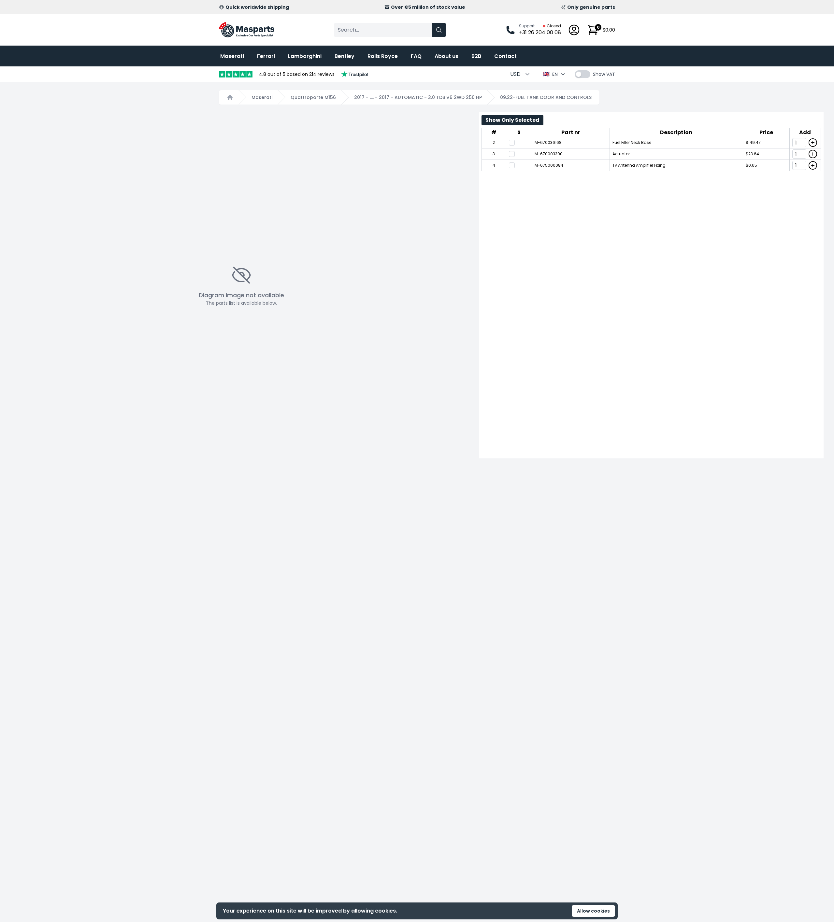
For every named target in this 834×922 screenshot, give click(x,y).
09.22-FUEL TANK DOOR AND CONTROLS (546, 97)
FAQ (416, 56)
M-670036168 (548, 142)
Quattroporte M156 (313, 97)
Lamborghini (305, 56)
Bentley (344, 56)
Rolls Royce (382, 56)
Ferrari (266, 56)
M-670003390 (549, 154)
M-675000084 (549, 165)
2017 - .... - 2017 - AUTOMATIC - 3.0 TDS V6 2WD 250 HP (418, 97)
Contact (505, 56)
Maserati (232, 56)
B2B (476, 56)
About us (446, 56)
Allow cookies (593, 911)
